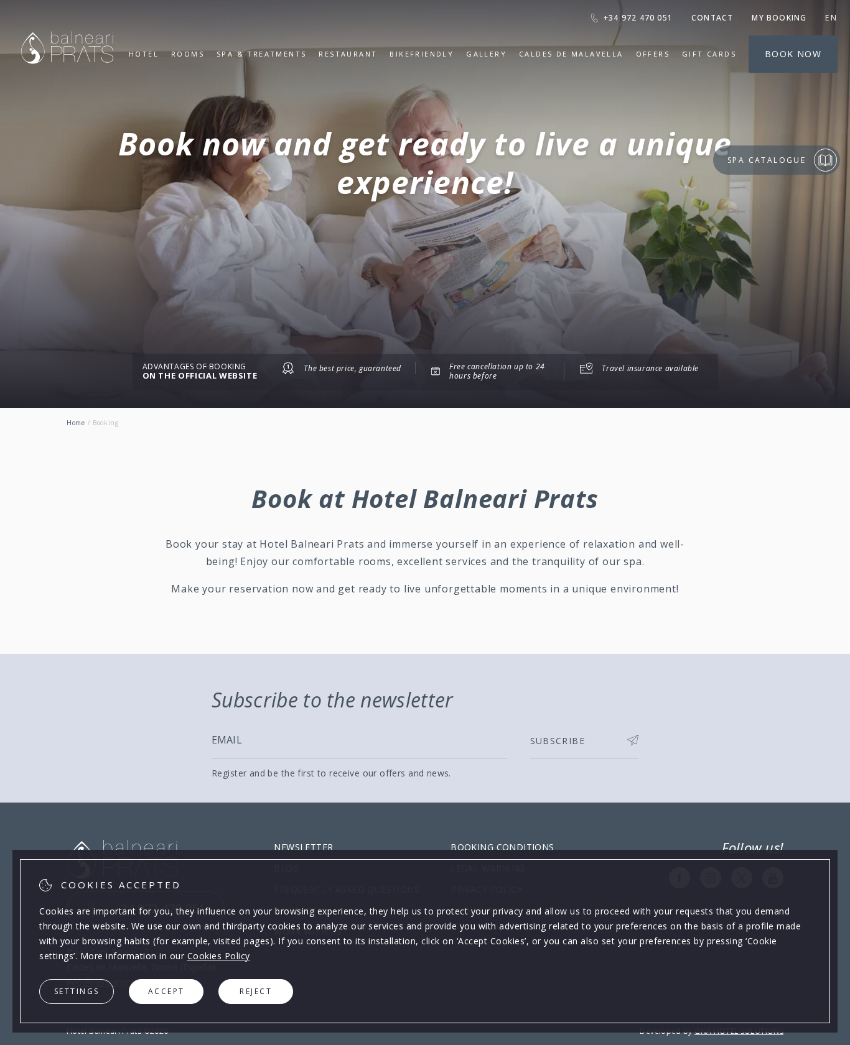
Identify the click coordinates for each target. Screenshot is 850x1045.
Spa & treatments (261, 53)
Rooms (187, 53)
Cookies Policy (218, 956)
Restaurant (348, 53)
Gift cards (709, 53)
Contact (712, 17)
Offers (653, 53)
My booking (779, 17)
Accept (166, 991)
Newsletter (303, 847)
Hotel (144, 54)
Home (76, 422)
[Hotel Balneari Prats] (67, 79)
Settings (77, 991)
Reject (256, 991)
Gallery (486, 53)
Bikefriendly (422, 54)
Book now (793, 54)
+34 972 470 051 (638, 17)
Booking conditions (502, 847)
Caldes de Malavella (571, 54)
